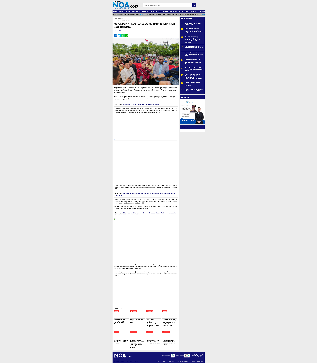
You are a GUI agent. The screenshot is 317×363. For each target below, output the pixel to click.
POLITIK (158, 11)
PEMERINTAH (136, 11)
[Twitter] (118, 34)
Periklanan (192, 361)
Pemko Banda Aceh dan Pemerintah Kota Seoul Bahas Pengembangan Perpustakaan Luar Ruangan (194, 76)
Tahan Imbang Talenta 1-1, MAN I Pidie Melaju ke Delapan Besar (194, 69)
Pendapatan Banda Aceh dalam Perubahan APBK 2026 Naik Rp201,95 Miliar (194, 47)
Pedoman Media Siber (182, 361)
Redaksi (163, 361)
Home (157, 361)
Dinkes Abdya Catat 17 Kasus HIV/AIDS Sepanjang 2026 (194, 90)
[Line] (126, 34)
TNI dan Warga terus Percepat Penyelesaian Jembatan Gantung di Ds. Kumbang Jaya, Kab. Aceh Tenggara (193, 39)
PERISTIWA (173, 11)
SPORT (187, 11)
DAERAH (127, 11)
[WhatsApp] (122, 34)
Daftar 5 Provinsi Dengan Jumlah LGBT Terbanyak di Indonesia (193, 84)
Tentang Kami (170, 361)
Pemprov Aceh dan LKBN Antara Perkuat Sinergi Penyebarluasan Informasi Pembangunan (193, 61)
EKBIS (181, 11)
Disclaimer (200, 361)
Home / (115, 18)
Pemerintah (120, 18)
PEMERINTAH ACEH (148, 11)
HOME (115, 11)
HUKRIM (165, 11)
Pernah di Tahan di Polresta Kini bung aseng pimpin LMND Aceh (194, 54)
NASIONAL (194, 11)
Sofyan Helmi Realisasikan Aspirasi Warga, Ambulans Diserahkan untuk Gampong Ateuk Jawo (164, 14)
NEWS (121, 11)
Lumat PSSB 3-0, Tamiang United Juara (193, 23)
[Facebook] (115, 34)
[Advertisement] (145, 126)
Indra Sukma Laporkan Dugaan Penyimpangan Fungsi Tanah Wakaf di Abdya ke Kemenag (194, 30)
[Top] (306, 360)
